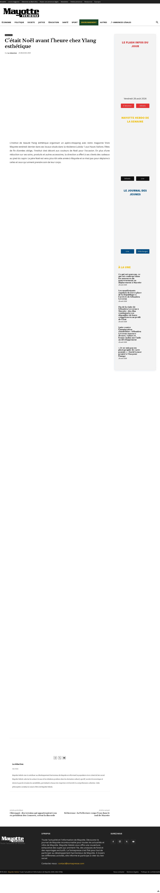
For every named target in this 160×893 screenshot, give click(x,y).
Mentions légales (133, 872)
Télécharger (143, 251)
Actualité (3, 2)
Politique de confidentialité (150, 872)
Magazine (8, 35)
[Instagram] (119, 841)
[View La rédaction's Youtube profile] (64, 758)
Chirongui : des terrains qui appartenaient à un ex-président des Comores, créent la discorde (33, 814)
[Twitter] (102, 59)
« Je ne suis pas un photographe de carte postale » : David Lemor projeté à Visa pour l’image (130, 352)
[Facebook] (96, 59)
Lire (142, 178)
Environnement (89, 22)
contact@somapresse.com (71, 863)
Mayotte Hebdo (13, 872)
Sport (75, 22)
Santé (65, 22)
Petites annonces (76, 2)
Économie (6, 22)
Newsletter (64, 2)
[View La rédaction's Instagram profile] (55, 758)
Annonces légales (122, 22)
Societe (31, 22)
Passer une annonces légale (49, 2)
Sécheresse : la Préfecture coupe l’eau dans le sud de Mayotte (87, 814)
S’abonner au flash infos (30, 2)
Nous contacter (119, 872)
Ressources (88, 2)
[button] (157, 22)
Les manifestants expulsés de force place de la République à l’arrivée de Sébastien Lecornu (130, 294)
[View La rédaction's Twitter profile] (59, 758)
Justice (41, 22)
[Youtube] (133, 841)
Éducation (53, 22)
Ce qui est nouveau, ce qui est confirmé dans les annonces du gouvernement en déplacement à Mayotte (129, 278)
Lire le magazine (13, 2)
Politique (19, 22)
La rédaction (17, 764)
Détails (143, 106)
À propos (97, 2)
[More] (108, 59)
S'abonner (127, 106)
